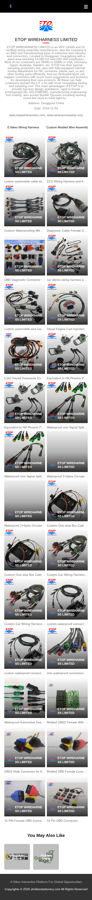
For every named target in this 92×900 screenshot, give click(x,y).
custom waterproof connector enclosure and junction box (67, 624)
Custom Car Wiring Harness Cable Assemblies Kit (67, 574)
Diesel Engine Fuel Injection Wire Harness (67, 329)
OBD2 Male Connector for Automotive (24, 771)
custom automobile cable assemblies (24, 181)
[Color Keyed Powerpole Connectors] (24, 353)
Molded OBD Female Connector (67, 771)
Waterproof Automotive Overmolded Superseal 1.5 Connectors (24, 722)
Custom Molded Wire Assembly (67, 127)
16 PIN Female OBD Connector (24, 820)
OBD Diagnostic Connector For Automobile (24, 279)
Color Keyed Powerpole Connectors (24, 378)
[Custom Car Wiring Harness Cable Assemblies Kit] (67, 550)
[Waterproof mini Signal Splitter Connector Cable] (67, 402)
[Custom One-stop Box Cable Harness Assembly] (67, 500)
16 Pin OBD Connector (62, 820)
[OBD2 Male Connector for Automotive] (24, 746)
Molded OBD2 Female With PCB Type (67, 722)
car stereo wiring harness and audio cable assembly (67, 279)
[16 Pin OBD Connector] (67, 796)
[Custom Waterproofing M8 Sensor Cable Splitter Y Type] (24, 205)
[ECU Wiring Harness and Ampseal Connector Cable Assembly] (67, 156)
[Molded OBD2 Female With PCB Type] (67, 697)
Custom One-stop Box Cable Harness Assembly (67, 525)
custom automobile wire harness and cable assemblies (24, 329)
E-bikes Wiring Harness (23, 127)
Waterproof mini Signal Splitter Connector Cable (67, 427)
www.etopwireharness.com (27, 115)
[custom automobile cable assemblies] (24, 156)
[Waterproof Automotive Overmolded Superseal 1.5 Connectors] (24, 697)
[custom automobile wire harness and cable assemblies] (24, 304)
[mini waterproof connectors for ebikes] (67, 648)
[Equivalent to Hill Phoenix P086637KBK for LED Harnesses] (67, 353)
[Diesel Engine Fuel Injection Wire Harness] (67, 304)
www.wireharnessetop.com (65, 115)
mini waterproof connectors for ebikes (67, 673)
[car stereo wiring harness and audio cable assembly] (67, 255)
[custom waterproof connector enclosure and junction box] (67, 599)
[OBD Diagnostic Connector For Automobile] (24, 255)
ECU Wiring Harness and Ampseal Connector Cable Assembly (67, 181)
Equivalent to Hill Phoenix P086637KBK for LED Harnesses (67, 378)
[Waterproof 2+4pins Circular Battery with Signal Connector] (67, 451)
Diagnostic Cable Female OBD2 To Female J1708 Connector (67, 230)
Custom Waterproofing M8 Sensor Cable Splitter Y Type (24, 230)
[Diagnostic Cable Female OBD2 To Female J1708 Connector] (67, 205)
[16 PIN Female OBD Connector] (24, 796)
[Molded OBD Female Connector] (67, 746)
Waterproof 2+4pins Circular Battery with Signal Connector (67, 476)
